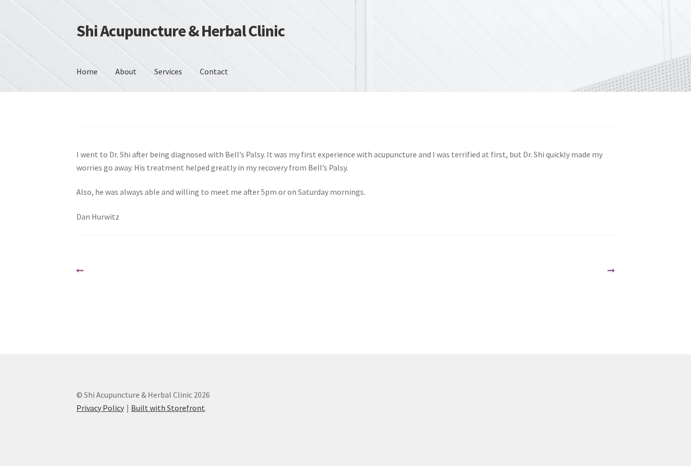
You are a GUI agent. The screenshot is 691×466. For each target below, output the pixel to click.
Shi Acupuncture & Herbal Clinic (180, 31)
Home (87, 71)
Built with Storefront (168, 408)
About (126, 71)
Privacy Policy (100, 408)
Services (168, 71)
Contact (214, 71)
